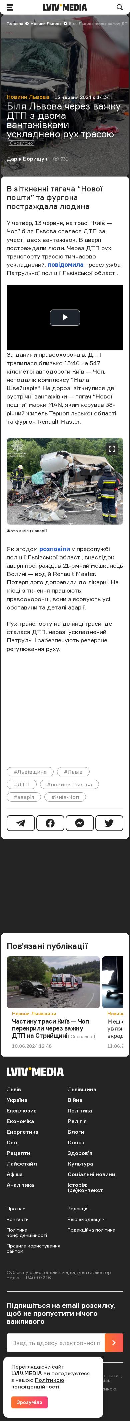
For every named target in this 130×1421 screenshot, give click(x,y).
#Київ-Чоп (65, 797)
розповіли (54, 548)
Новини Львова (46, 23)
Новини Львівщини (34, 1013)
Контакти (18, 1219)
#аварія (24, 797)
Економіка (20, 1121)
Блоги (76, 1131)
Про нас (16, 1208)
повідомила (66, 264)
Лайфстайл (22, 1163)
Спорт (76, 1142)
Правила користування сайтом (33, 1248)
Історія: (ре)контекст (85, 1187)
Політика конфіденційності (27, 1232)
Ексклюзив (22, 1110)
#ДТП (22, 784)
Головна (15, 23)
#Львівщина (30, 771)
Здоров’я (80, 1153)
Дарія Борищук (27, 158)
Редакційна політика (91, 1230)
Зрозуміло (29, 1402)
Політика (80, 1110)
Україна (17, 1100)
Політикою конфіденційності (37, 1383)
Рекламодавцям (86, 1219)
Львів (14, 1089)
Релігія (77, 1121)
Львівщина (82, 1089)
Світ (12, 1142)
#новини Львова (69, 784)
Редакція (78, 1208)
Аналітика (20, 1184)
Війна (75, 1100)
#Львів (73, 771)
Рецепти (18, 1153)
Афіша (15, 1174)
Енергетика (22, 1131)
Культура (80, 1163)
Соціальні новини (91, 1174)
